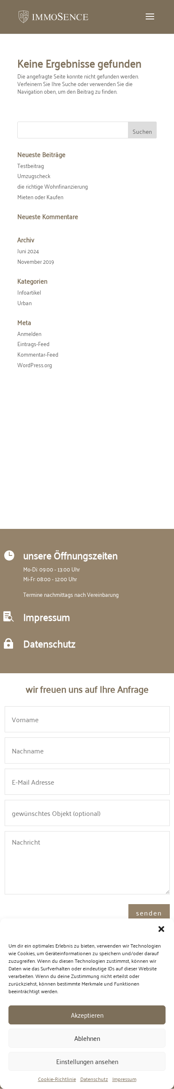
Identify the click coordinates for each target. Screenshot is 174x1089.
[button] (161, 929)
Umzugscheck (33, 175)
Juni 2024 (28, 250)
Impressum (124, 1079)
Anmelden (29, 333)
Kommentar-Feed (37, 354)
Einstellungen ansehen (87, 1061)
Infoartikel (29, 292)
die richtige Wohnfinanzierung (52, 186)
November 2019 (35, 261)
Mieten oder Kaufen (40, 196)
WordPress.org (34, 364)
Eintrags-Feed (33, 343)
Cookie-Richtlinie (57, 1079)
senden (149, 912)
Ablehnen (87, 1038)
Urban (24, 302)
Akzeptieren (87, 1015)
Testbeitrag (30, 165)
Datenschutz (94, 1079)
